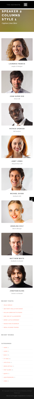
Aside (5, 347)
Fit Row (6, 358)
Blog (5, 355)
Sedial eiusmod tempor (11, 327)
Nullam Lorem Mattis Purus (13, 312)
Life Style (7, 362)
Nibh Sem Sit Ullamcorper (12, 316)
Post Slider (7, 369)
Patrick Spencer (17, 129)
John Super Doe (17, 96)
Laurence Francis (17, 64)
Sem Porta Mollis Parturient (13, 308)
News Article (8, 366)
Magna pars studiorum (11, 323)
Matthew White (17, 258)
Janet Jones (17, 161)
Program (15, 395)
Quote (6, 373)
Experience (21, 395)
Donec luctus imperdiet (11, 320)
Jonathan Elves (17, 291)
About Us (9, 395)
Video (5, 381)
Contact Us (29, 395)
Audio (5, 351)
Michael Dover (17, 193)
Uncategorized (9, 377)
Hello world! (8, 305)
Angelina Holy (17, 226)
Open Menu (25, 4)
